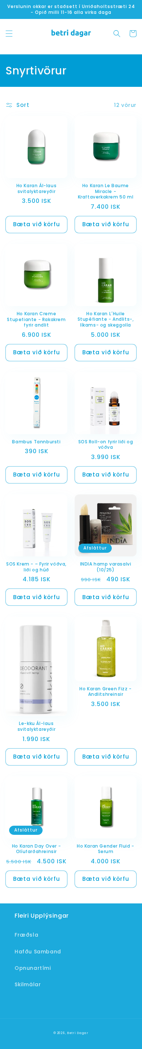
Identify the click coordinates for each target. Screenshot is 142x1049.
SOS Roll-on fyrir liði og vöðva (105, 444)
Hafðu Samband (38, 951)
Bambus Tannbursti (36, 442)
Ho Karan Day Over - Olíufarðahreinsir (36, 849)
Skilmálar (28, 984)
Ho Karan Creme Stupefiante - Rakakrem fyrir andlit (36, 319)
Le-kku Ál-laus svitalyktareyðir (36, 726)
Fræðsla (26, 934)
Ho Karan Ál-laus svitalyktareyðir (36, 188)
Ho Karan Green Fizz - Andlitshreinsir (105, 691)
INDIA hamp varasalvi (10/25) (105, 566)
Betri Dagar (77, 1033)
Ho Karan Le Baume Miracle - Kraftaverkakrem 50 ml (106, 191)
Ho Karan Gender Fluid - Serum (105, 849)
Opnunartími (33, 968)
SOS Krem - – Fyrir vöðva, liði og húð (36, 566)
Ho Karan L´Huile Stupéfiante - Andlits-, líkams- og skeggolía (106, 319)
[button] (9, 34)
